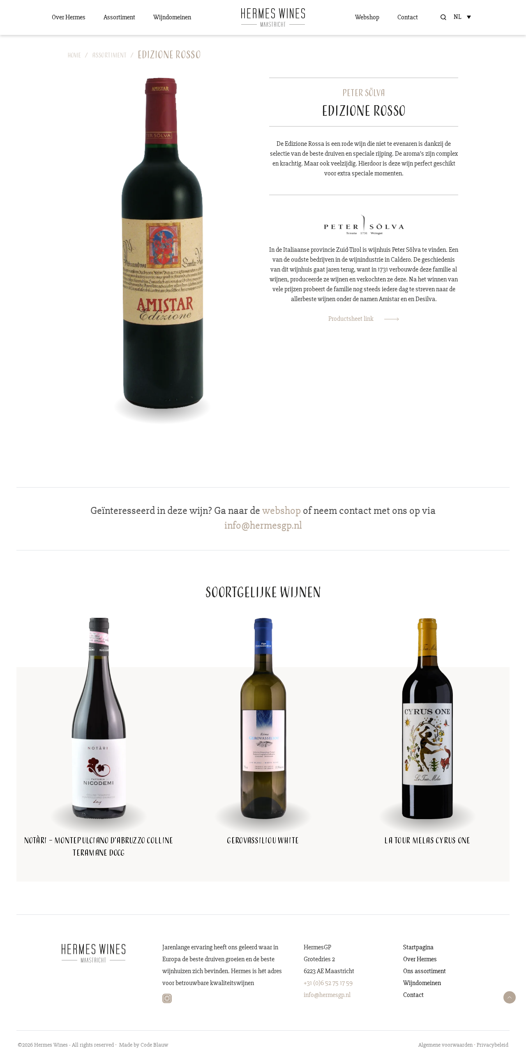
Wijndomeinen (172, 17)
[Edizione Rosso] (162, 243)
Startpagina (418, 947)
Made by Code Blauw (143, 1044)
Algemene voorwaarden (445, 1044)
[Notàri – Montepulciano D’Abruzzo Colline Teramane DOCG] (98, 718)
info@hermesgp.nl (327, 995)
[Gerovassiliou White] (263, 718)
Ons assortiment (424, 971)
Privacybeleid (492, 1044)
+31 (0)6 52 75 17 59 (328, 983)
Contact (407, 17)
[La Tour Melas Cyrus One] (427, 718)
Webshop (367, 17)
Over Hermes (68, 17)
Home (74, 56)
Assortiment (119, 17)
